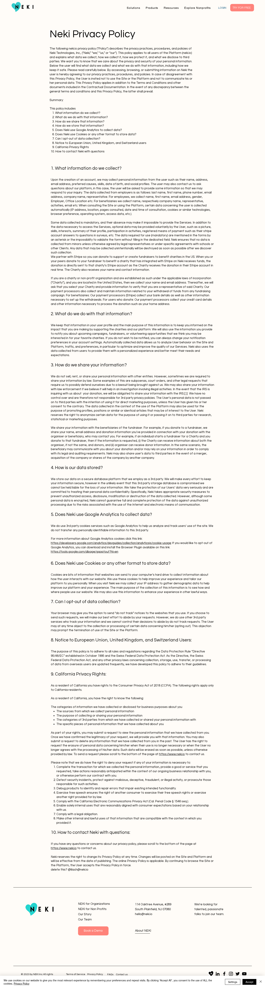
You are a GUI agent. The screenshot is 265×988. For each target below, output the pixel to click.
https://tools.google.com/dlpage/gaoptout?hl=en (84, 551)
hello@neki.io (143, 914)
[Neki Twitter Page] (237, 973)
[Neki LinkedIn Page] (217, 973)
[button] (133, 7)
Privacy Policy (21, 983)
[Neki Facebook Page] (224, 973)
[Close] (261, 982)
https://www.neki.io (172, 754)
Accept (249, 982)
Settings (232, 982)
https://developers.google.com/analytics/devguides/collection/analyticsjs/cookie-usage (111, 543)
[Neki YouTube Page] (244, 973)
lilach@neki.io (79, 869)
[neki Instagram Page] (231, 973)
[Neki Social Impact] (211, 973)
